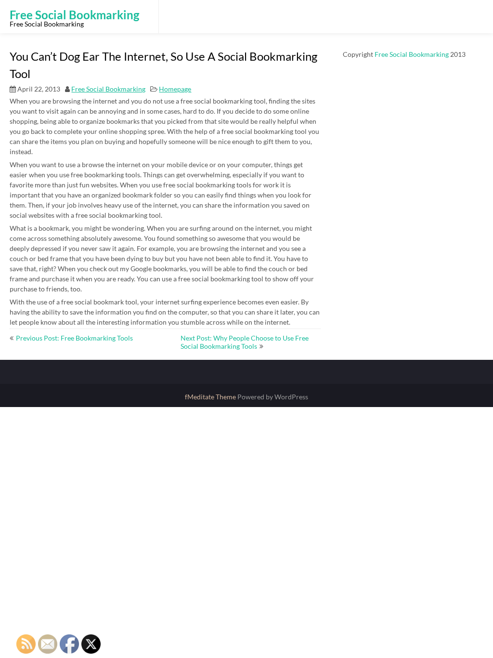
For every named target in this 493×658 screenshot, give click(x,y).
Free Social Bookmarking (108, 89)
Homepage (175, 89)
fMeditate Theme (211, 397)
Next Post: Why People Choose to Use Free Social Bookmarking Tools (245, 342)
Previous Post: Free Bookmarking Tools (74, 338)
